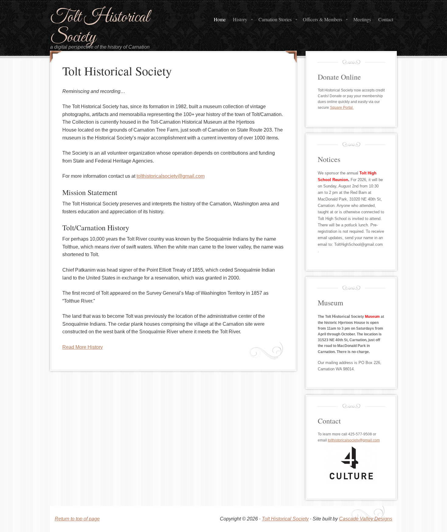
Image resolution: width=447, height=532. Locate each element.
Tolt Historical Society (99, 27)
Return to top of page (77, 518)
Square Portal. (342, 107)
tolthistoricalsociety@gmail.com (171, 176)
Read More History (82, 347)
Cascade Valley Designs (365, 518)
